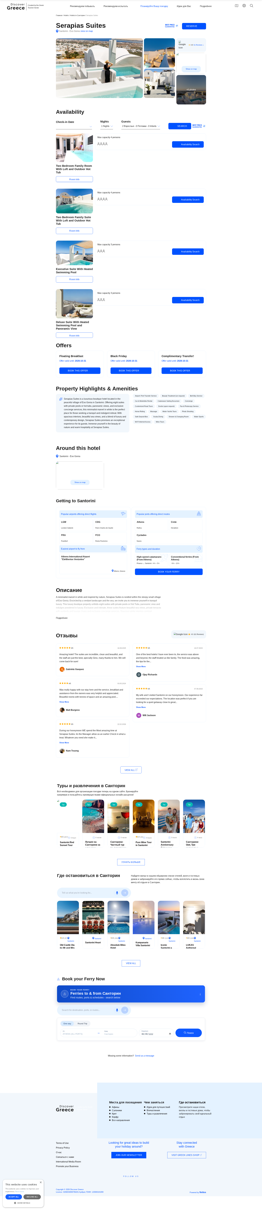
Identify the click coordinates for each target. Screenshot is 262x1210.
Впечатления (153, 1110)
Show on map (191, 69)
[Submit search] (124, 892)
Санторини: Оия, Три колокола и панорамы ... (193, 846)
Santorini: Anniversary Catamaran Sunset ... (167, 846)
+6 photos (191, 89)
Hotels (66, 15)
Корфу (115, 1117)
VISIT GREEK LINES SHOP (186, 1155)
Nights (104, 121)
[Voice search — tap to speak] (117, 892)
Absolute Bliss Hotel (118, 946)
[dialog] (23, 1193)
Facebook (118, 1182)
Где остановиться (192, 1102)
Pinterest (138, 1182)
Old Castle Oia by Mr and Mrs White (67, 948)
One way (67, 1023)
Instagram (123, 1182)
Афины (115, 1107)
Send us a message (144, 1056)
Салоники (117, 1110)
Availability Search (190, 144)
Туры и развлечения (157, 1114)
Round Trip (82, 1023)
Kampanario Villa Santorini (143, 944)
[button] (23, 1203)
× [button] (41, 1182)
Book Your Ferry (169, 572)
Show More (64, 702)
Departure (145, 1031)
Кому (106, 1031)
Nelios (203, 1192)
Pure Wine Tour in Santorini (144, 843)
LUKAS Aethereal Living (191, 948)
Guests (126, 121)
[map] (236, 5)
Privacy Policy (63, 1148)
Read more (19, 1191)
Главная (59, 15)
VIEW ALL (130, 770)
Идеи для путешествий (158, 1107)
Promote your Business (67, 1166)
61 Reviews (198, 45)
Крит (114, 1114)
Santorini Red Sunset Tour (67, 843)
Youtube (134, 1182)
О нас (59, 1152)
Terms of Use (62, 1143)
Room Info (74, 179)
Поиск (190, 1033)
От (64, 1031)
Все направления (121, 1120)
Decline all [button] (32, 1197)
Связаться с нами (65, 1157)
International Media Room (68, 1162)
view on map (87, 31)
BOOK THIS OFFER (78, 371)
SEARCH (182, 126)
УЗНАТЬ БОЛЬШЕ (130, 862)
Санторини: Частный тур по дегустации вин (118, 846)
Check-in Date (65, 121)
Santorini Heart (93, 942)
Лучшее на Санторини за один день (92, 845)
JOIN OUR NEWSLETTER (129, 1155)
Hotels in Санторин (77, 15)
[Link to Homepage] (16, 11)
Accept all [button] (14, 1197)
